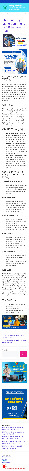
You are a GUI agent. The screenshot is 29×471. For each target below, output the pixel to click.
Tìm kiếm (5, 350)
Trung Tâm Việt (15, 6)
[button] (25, 14)
